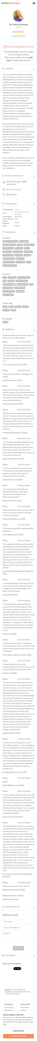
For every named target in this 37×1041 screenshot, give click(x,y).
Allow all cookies (18, 1036)
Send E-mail (18, 948)
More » (19, 994)
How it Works (25, 1007)
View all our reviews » (11, 899)
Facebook (9, 1010)
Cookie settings (18, 1030)
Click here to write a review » (13, 896)
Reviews (23, 1010)
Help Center (10, 1007)
